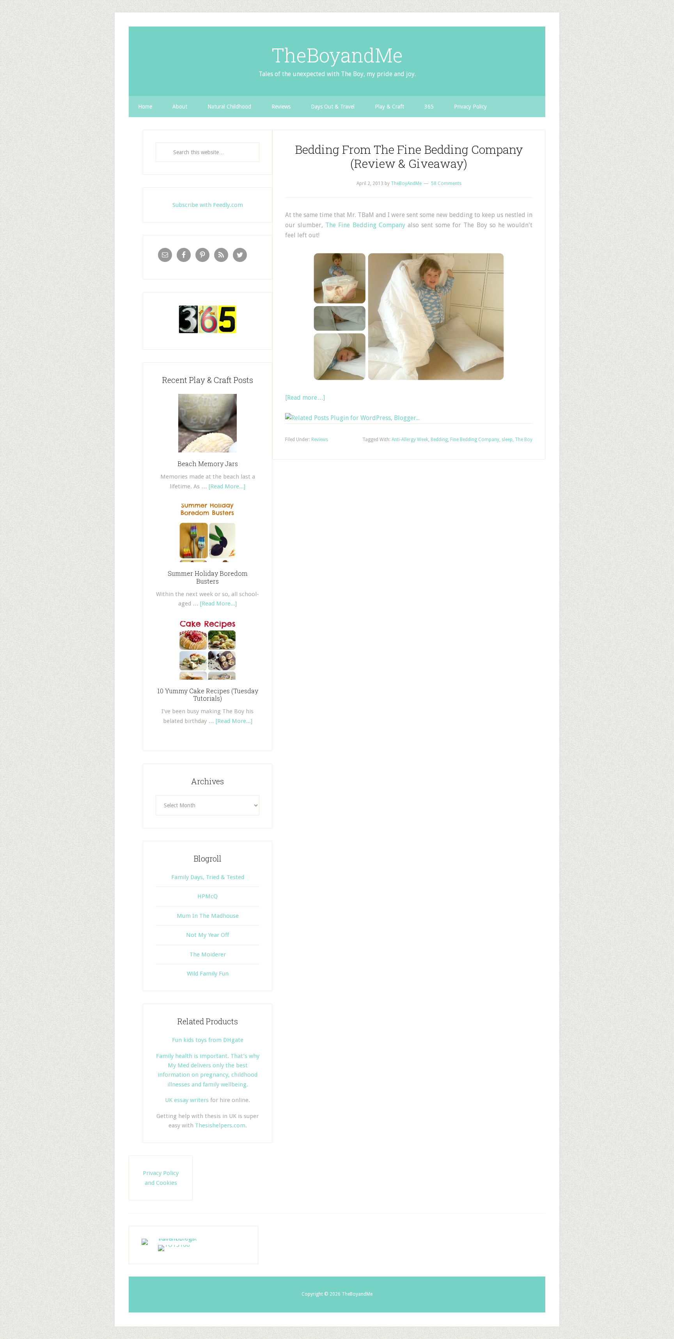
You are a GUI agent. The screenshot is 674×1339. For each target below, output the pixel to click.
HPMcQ (207, 896)
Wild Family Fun (208, 973)
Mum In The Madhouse (208, 915)
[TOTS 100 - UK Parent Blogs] (174, 1238)
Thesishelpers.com (220, 1125)
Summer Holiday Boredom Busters (208, 577)
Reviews (281, 106)
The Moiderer (208, 954)
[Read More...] (227, 486)
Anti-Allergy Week (410, 439)
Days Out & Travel (333, 106)
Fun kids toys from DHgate (207, 1039)
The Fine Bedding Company (365, 225)
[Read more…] (305, 397)
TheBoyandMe (337, 55)
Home (145, 106)
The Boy (523, 439)
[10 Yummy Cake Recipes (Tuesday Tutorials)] (207, 682)
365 (429, 106)
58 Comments (446, 183)
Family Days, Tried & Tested (207, 877)
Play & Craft (389, 106)
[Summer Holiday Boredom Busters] (207, 564)
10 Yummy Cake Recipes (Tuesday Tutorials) (207, 694)
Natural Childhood (229, 106)
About (179, 106)
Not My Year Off (207, 934)
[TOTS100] (174, 1244)
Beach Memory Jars (207, 463)
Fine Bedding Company (474, 439)
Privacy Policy (470, 106)
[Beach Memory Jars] (207, 455)
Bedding (439, 439)
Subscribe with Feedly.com (207, 204)
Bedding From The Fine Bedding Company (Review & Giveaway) (409, 156)
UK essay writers (187, 1100)
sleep (507, 439)
